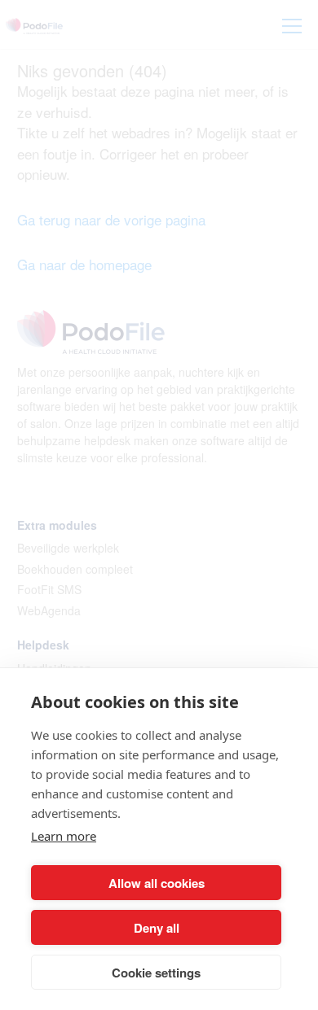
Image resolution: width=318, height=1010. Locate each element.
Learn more (63, 836)
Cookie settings (156, 973)
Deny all (156, 928)
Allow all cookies (156, 883)
